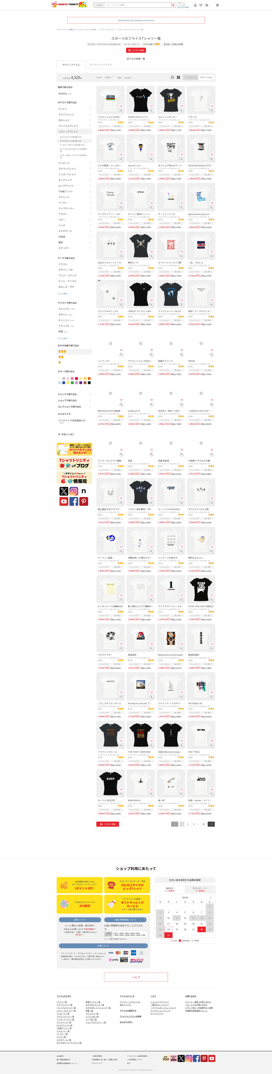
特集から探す (67, 434)
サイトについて (156, 1013)
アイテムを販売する (128, 1010)
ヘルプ (136, 977)
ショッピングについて (159, 1002)
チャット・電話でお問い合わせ (198, 1002)
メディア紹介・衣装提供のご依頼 (199, 1007)
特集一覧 (89, 1010)
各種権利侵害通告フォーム (196, 1010)
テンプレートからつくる (130, 1002)
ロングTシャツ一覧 (64, 1025)
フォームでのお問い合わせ (196, 1004)
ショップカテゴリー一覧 (96, 1022)
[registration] (121, 106)
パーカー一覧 (62, 1034)
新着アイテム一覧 (93, 1002)
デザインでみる (206, 77)
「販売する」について (159, 1004)
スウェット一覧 (63, 1031)
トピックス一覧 (92, 1013)
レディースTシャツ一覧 (66, 1010)
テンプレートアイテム (100, 64)
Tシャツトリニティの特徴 (130, 1016)
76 (203, 824)
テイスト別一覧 (92, 1016)
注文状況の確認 (183, 7)
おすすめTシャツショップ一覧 (98, 1007)
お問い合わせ (190, 996)
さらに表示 (62, 293)
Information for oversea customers (136, 20)
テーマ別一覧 (91, 1019)
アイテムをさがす (64, 996)
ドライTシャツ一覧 (64, 1004)
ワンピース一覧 (63, 1013)
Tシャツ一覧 (62, 1002)
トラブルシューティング (160, 1010)
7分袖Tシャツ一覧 (64, 1028)
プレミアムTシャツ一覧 (66, 1007)
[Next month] (210, 897)
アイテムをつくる (127, 996)
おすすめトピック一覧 (95, 1004)
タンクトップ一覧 (64, 1022)
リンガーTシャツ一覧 (65, 1019)
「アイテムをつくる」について (163, 1007)
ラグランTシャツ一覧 (65, 1016)
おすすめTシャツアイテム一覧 (69, 1042)
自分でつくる (125, 1004)
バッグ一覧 (61, 1037)
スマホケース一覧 (64, 1039)
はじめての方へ (126, 1022)
